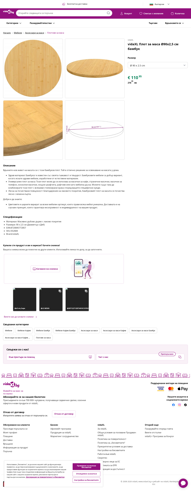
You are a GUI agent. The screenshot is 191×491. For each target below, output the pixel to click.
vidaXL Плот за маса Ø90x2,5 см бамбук (153, 46)
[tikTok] (185, 405)
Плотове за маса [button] (43, 337)
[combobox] (64, 13)
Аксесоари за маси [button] (89, 330)
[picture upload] (82, 268)
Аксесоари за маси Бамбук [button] (143, 330)
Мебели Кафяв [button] (24, 330)
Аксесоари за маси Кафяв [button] (114, 330)
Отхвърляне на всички (86, 474)
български (159, 4)
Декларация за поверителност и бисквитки (45, 477)
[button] (74, 4)
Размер (132, 57)
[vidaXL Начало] (8, 12)
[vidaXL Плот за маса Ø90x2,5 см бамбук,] (33, 68)
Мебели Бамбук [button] (43, 330)
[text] (135, 78)
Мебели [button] (8, 330)
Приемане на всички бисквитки (86, 467)
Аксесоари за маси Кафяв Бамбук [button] (18, 337)
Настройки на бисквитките (111, 450)
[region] (53, 474)
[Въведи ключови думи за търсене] (108, 13)
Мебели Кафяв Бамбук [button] (65, 330)
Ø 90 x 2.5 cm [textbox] (137, 65)
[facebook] (173, 405)
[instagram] (179, 405)
